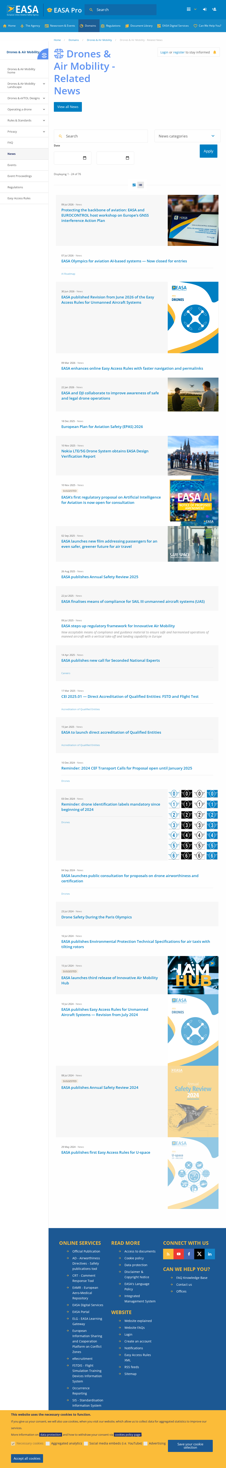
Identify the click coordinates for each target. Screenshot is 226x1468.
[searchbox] (161, 135)
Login (205, 9)
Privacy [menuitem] (12, 131)
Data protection (135, 1265)
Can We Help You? (210, 25)
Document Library (141, 25)
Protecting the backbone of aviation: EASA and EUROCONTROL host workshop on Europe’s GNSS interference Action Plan (105, 215)
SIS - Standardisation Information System (87, 1403)
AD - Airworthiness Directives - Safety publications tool (86, 1263)
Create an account (137, 1341)
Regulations (113, 25)
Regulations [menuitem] (15, 187)
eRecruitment (82, 1358)
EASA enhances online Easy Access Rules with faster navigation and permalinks (132, 368)
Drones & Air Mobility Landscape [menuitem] (21, 85)
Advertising (157, 1443)
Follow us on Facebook (189, 1254)
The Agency (33, 25)
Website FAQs (134, 1327)
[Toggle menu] (44, 83)
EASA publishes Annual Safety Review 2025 (99, 576)
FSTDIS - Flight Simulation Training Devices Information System (87, 1373)
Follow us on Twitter (199, 1254)
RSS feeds (131, 1367)
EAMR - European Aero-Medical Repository (85, 1292)
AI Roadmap (68, 273)
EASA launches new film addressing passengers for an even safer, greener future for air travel (109, 544)
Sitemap (130, 1374)
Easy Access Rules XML (137, 1357)
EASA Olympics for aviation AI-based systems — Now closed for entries (124, 260)
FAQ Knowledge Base (191, 1278)
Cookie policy (134, 1258)
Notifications (133, 1348)
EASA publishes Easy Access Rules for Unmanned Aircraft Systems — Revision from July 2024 (104, 1012)
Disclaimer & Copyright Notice (136, 1274)
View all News (67, 106)
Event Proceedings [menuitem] (20, 176)
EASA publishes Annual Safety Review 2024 (99, 1087)
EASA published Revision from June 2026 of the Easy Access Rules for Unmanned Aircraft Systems (107, 299)
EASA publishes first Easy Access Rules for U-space (105, 1152)
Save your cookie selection (190, 1446)
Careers (65, 673)
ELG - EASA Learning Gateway (87, 1321)
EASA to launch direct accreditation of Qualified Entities (111, 732)
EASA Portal (80, 1312)
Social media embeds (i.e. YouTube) (115, 1443)
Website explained (138, 1321)
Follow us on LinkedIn (210, 1254)
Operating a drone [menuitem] (20, 109)
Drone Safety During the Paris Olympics (96, 917)
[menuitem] (205, 9)
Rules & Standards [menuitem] (19, 120)
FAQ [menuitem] (10, 142)
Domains (90, 25)
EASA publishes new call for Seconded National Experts (110, 660)
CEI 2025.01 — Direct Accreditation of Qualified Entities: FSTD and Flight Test (130, 696)
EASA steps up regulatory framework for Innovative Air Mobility (118, 625)
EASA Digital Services (175, 25)
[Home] (23, 10)
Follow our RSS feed (168, 1254)
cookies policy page (127, 1435)
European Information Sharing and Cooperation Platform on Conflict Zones (87, 1341)
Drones (65, 780)
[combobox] (187, 136)
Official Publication (86, 1251)
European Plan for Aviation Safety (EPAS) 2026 (102, 426)
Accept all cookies (27, 1458)
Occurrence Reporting (81, 1390)
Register (214, 9)
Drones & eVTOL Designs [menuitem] (24, 98)
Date (57, 145)
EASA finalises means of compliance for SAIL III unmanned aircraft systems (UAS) (133, 601)
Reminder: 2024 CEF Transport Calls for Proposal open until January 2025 (126, 768)
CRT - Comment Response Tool (83, 1278)
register (179, 52)
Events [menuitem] (12, 165)
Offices (181, 1291)
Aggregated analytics (66, 1443)
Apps (192, 9)
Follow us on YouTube (178, 1254)
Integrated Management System (140, 1298)
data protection (50, 1435)
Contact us (184, 1284)
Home (12, 25)
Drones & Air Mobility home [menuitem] (21, 71)
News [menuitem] (11, 154)
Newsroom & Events (62, 25)
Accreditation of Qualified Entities (80, 709)
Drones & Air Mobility (99, 40)
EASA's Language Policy (136, 1286)
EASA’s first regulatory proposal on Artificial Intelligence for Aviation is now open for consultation (111, 500)
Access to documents (140, 1251)
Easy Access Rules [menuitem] (19, 198)
